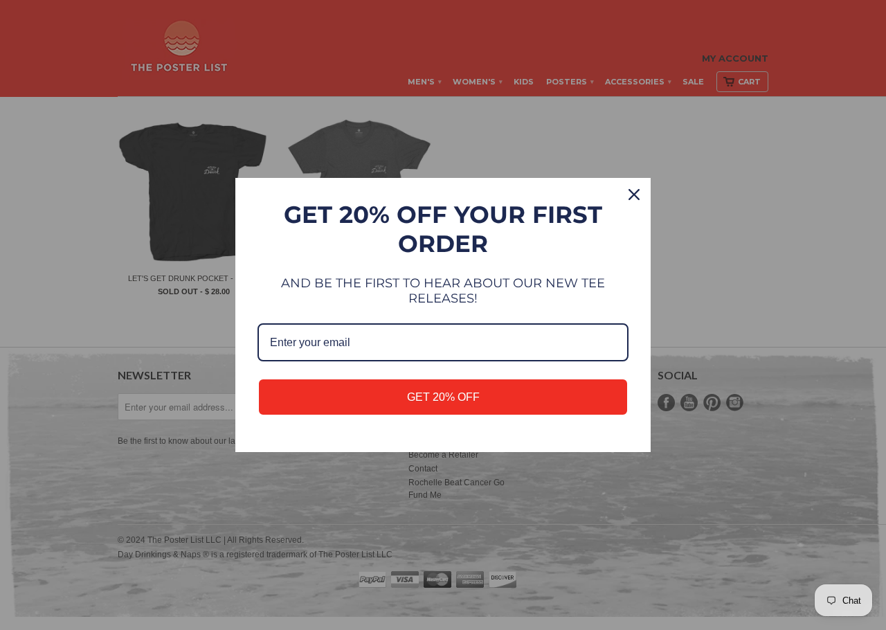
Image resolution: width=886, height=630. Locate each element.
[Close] (634, 194)
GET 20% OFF (443, 397)
